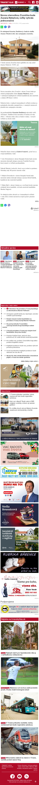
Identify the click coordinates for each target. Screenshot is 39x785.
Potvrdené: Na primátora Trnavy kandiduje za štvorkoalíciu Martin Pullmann (6, 264)
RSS (36, 767)
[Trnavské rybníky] (19, 9)
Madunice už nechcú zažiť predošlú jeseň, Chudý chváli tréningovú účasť (19, 689)
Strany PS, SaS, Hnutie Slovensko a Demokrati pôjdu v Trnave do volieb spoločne (22, 356)
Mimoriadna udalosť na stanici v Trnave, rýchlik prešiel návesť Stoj (18, 759)
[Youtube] (37, 2)
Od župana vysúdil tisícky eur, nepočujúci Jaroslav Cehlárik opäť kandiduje (18, 265)
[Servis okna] (19, 472)
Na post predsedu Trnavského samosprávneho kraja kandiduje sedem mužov (31, 265)
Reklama (32, 767)
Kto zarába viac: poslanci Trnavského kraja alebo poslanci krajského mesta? (21, 341)
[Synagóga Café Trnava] (19, 375)
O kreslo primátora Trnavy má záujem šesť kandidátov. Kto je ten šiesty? (21, 331)
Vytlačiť (35, 208)
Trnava (3, 653)
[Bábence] (19, 562)
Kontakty (19, 768)
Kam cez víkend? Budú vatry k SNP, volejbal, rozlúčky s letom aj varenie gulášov (22, 403)
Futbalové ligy (5, 688)
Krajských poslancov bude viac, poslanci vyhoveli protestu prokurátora (22, 346)
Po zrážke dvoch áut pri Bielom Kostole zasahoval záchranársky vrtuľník (23, 409)
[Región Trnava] (19, 539)
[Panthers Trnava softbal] (19, 609)
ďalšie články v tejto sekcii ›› (29, 361)
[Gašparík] (19, 515)
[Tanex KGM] (19, 429)
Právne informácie (22, 765)
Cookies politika (35, 769)
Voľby (10, 23)
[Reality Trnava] (19, 585)
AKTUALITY (4, 23)
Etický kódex (25, 767)
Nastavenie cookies (27, 768)
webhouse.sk (27, 782)
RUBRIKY (22, 2)
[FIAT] (19, 453)
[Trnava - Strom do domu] (19, 133)
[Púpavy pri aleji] (19, 76)
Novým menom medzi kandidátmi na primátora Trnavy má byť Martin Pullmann (20, 319)
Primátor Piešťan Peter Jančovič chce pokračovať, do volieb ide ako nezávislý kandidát (22, 336)
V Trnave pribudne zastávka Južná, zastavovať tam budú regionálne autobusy (22, 396)
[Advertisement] (19, 227)
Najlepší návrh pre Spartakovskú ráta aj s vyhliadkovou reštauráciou (18, 654)
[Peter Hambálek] (19, 490)
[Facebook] (33, 2)
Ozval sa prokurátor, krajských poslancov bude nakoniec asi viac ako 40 (21, 351)
